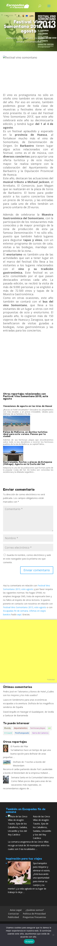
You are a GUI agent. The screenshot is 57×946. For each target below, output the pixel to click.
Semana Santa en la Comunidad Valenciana (32, 777)
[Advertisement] (28, 362)
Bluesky (7, 728)
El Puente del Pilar (19, 746)
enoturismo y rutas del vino (19, 38)
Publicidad (51, 679)
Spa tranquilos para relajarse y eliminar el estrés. (41, 867)
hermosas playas (37, 728)
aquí (19, 614)
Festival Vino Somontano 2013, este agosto (24, 607)
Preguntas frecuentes (34, 917)
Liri (49, 728)
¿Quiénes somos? (35, 910)
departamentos (20, 728)
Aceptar (29, 941)
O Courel (8, 733)
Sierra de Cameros (40, 733)
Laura (6, 699)
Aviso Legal (16, 910)
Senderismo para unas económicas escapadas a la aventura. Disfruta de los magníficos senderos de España (28, 703)
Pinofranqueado (22, 733)
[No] (53, 934)
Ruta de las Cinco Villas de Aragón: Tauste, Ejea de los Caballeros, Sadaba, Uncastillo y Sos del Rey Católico (42, 827)
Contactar (13, 913)
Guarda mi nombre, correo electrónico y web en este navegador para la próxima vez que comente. (27, 559)
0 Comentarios (33, 41)
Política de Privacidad (34, 913)
